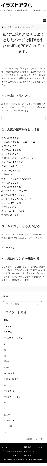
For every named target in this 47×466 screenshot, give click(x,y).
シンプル (8, 332)
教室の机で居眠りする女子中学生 (19, 142)
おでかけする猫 (11, 138)
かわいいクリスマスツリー (16, 191)
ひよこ (7, 432)
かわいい (8, 326)
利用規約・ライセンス (33, 447)
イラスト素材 (10, 248)
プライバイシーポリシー (12, 451)
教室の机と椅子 (11, 215)
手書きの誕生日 (11, 379)
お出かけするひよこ (13, 170)
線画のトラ (9, 174)
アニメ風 (8, 426)
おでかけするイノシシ (14, 195)
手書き (7, 361)
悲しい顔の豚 (10, 207)
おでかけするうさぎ (13, 162)
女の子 (7, 415)
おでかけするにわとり (14, 211)
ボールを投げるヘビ (13, 166)
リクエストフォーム (10, 455)
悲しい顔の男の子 (12, 146)
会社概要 (27, 455)
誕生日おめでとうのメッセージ (18, 158)
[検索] (38, 303)
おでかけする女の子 (13, 150)
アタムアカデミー (24, 459)
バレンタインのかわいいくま (17, 199)
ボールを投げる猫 (12, 203)
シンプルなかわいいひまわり (17, 178)
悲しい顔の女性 (11, 154)
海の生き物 (9, 373)
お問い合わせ (29, 451)
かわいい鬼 (9, 391)
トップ (4, 447)
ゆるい (7, 367)
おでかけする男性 (12, 187)
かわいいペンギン (12, 397)
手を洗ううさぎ (11, 182)
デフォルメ (9, 420)
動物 (6, 320)
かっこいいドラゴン (13, 338)
